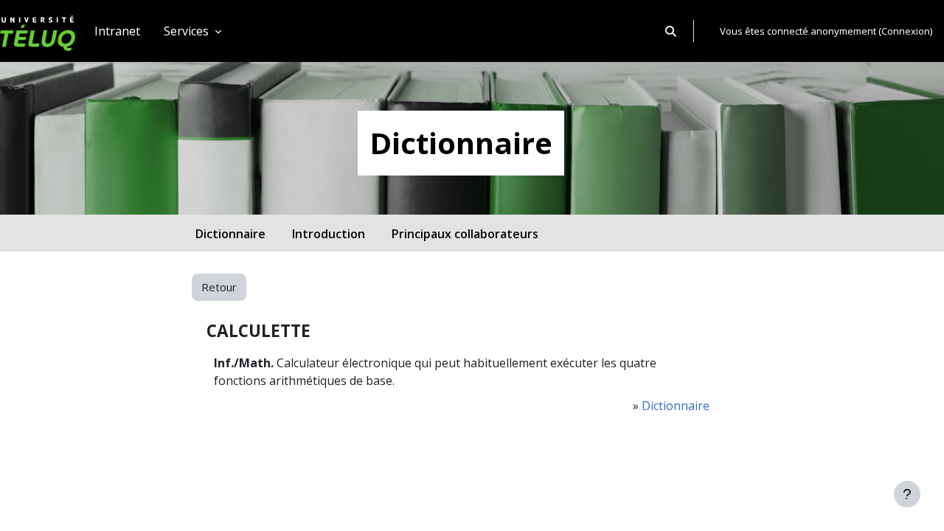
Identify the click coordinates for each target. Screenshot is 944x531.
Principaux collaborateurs (465, 234)
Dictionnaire (230, 234)
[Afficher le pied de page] (907, 494)
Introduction (328, 234)
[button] (670, 31)
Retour (219, 287)
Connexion (905, 31)
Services (188, 31)
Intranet (117, 31)
